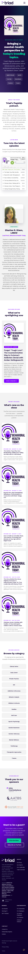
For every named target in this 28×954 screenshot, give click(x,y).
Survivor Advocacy (14, 734)
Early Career (14, 672)
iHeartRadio (18, 79)
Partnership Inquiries (7, 931)
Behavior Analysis (14, 697)
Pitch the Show (14, 840)
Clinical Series (14, 666)
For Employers (20, 911)
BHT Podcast (5, 913)
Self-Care (14, 715)
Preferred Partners (19, 920)
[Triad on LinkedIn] (3, 900)
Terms (3, 951)
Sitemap (4, 943)
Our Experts (20, 865)
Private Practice (14, 678)
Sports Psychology (14, 721)
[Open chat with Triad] (24, 950)
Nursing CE (4, 911)
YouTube (9, 79)
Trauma (14, 758)
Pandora (10, 83)
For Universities (21, 908)
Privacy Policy (5, 947)
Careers (4, 934)
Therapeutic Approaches (14, 752)
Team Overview (21, 869)
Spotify (19, 75)
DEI (14, 685)
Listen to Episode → (11, 381)
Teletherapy (14, 746)
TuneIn (18, 83)
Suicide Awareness (14, 727)
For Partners (20, 917)
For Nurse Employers (19, 914)
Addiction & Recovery (14, 691)
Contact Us (4, 929)
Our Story (19, 862)
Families (14, 709)
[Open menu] (24, 3)
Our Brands (5, 908)
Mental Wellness (14, 740)
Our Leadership (21, 867)
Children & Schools (14, 703)
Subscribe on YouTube (14, 845)
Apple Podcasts (10, 75)
